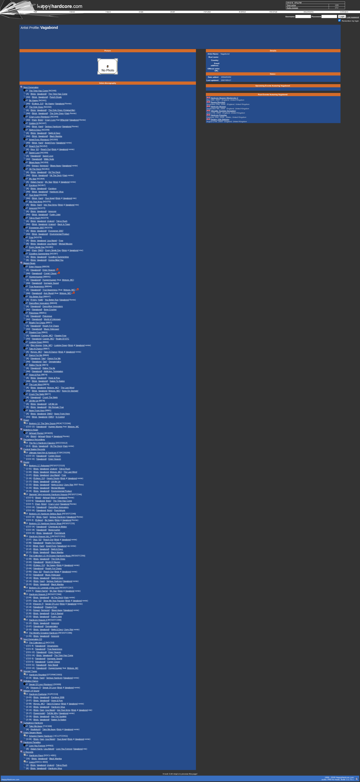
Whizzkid (64, 120)
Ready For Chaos (37, 322)
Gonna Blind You (55, 260)
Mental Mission (65, 244)
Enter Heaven (35, 266)
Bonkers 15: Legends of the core (44, 588)
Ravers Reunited (218, 102)
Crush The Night (36, 394)
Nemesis (44, 165)
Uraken (50, 221)
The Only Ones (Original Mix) (61, 110)
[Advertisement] (180, 39)
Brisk (33, 94)
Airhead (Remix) (36, 433)
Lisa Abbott (49, 749)
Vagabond (41, 94)
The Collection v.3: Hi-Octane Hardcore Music (50, 556)
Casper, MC (46, 335)
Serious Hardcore (53, 126)
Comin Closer (54, 456)
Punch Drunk (56, 97)
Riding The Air (35, 365)
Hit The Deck (35, 169)
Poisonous (34, 313)
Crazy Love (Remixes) (39, 117)
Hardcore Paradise (32, 742)
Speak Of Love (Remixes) (41, 684)
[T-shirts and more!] (173, 12)
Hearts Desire (53, 478)
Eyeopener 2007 (36, 228)
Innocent (33, 208)
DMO (40, 250)
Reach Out (34, 146)
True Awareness (36, 286)
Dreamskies (52, 646)
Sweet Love (34, 153)
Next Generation (30, 87)
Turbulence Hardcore (33, 723)
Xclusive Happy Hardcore (40, 736)
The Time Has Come (38, 91)
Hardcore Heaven (218, 106)
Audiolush (35, 729)
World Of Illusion (52, 562)
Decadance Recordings (34, 439)
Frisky (34, 300)
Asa (33, 149)
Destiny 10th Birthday (220, 119)
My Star (32, 179)
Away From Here (37, 410)
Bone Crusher (50, 309)
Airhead (41, 436)
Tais (43, 358)
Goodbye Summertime (39, 254)
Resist (26, 462)
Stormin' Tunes (30, 671)
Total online (291, 5)
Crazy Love (50, 120)
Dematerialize (55, 361)
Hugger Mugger (55, 426)
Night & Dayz (35, 130)
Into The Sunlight (58, 716)
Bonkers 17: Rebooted (39, 465)
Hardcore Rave (36, 755)
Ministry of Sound (31, 691)
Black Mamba (56, 136)
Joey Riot (68, 485)
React (26, 420)
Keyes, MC (36, 352)
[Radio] (108, 12)
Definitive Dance (30, 681)
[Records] (273, 12)
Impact (35, 165)
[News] (72, 12)
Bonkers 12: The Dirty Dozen (42, 423)
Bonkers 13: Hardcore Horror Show (45, 523)
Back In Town (64, 224)
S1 (37, 149)
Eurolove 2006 (57, 697)
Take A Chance (36, 349)
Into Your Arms (35, 201)
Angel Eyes (50, 143)
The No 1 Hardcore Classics (42, 443)
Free (31, 237)
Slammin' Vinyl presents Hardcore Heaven (48, 494)
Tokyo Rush (34, 218)
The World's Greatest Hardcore (43, 633)
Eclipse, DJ (37, 103)
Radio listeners (292, 8)
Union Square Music (32, 732)
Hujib (40, 300)
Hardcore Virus (57, 192)
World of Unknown (52, 319)
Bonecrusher (54, 530)
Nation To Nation (57, 381)
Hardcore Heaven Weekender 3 (224, 98)
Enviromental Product (59, 234)
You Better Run (36, 296)
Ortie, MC (47, 345)
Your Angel (34, 195)
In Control (60, 417)
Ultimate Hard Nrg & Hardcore (42, 453)
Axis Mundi (49, 293)
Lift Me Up (33, 401)
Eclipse (39, 520)
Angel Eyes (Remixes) (39, 139)
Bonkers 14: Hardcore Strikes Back (45, 514)
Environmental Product (61, 491)
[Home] (35, 12)
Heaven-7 (38, 604)
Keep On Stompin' (70, 391)
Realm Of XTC (62, 339)
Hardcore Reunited (37, 675)
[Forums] (207, 12)
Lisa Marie (51, 240)
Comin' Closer (50, 273)
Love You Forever (37, 746)
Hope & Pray (35, 375)
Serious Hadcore (54, 581)
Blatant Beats (29, 263)
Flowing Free (35, 332)
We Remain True (56, 407)
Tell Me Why (52, 713)
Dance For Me (35, 355)
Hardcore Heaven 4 (38, 620)
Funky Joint (55, 214)
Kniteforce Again (30, 430)
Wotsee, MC (67, 280)
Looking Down (35, 342)
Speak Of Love (52, 604)
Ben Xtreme (36, 345)
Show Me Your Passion (53, 601)
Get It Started (57, 613)
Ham (67, 113)
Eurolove (33, 185)
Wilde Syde (49, 159)
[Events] (242, 12)
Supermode (39, 713)
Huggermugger (36, 277)
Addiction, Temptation (53, 371)
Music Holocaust (51, 329)
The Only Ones (36, 107)
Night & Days (57, 485)
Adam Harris (37, 182)
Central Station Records (34, 449)
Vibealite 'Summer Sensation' (223, 111)
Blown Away (34, 162)
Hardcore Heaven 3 (38, 594)
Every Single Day (37, 247)
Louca (32, 762)
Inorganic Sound (51, 283)
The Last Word (36, 384)
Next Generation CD (32, 639)
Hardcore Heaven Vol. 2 (40, 536)
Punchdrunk (59, 510)
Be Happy (33, 100)
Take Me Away (35, 726)
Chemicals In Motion (57, 527)
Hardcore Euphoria (37, 694)
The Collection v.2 (37, 642)
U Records (28, 752)
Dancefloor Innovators (39, 303)
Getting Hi (33, 123)
